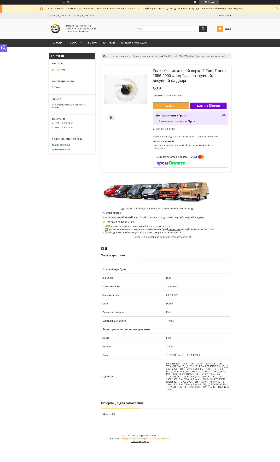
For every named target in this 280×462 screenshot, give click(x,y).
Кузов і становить (121, 56)
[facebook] (102, 249)
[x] (106, 249)
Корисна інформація (134, 43)
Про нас (92, 43)
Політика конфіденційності (157, 438)
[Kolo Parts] (55, 34)
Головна (57, 43)
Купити (170, 105)
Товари (72, 43)
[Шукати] (203, 29)
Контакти (109, 43)
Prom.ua (155, 435)
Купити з (202, 105)
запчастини (174, 229)
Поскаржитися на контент (132, 438)
